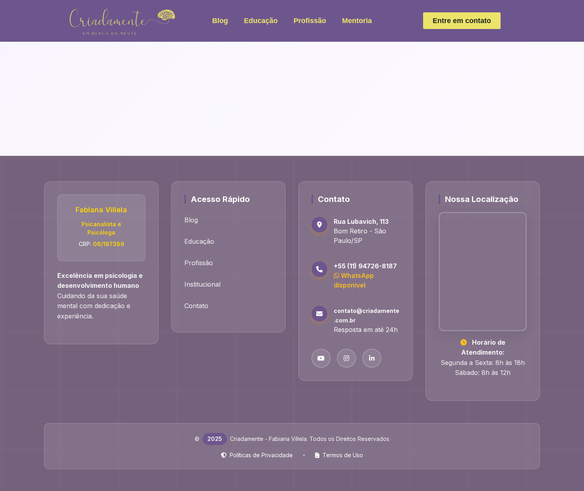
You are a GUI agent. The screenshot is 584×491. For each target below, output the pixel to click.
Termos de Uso (343, 455)
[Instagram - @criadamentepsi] (346, 358)
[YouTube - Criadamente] (321, 358)
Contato (196, 306)
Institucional (202, 284)
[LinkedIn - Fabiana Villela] (371, 358)
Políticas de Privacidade (261, 455)
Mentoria (357, 21)
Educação (261, 21)
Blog (220, 21)
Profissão (310, 21)
